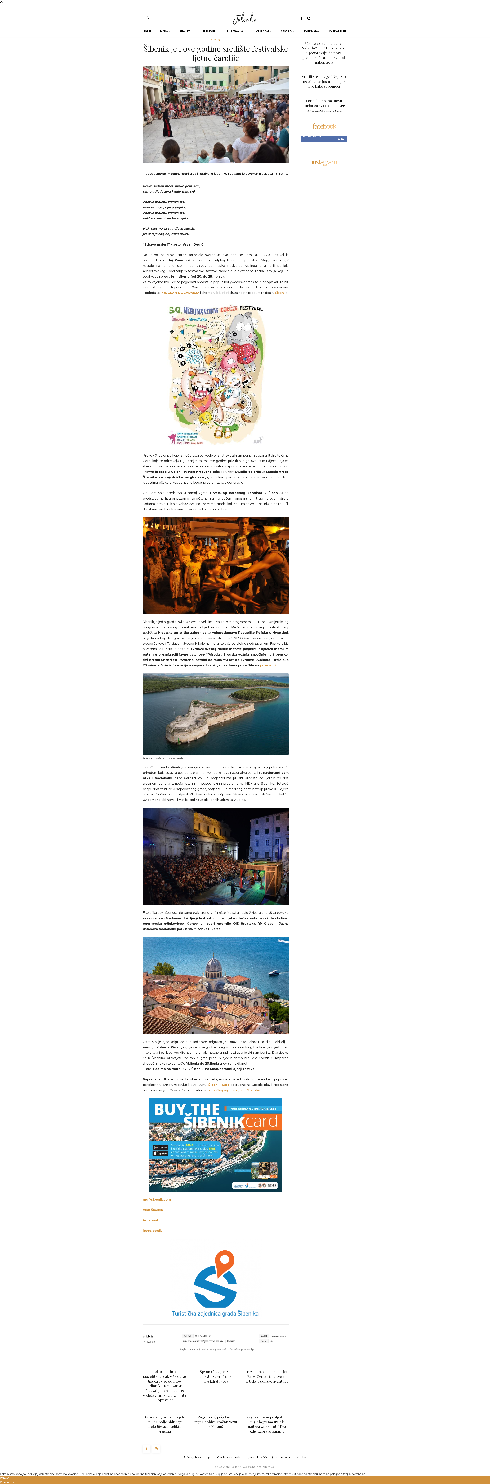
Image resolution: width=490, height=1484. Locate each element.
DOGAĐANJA (188, 293)
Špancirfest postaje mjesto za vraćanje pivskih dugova (216, 1376)
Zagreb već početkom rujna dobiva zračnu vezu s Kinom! (215, 1421)
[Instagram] (308, 18)
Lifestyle (181, 1349)
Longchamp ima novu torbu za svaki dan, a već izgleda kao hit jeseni (324, 105)
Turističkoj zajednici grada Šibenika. (234, 1090)
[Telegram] (229, 1357)
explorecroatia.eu (278, 1336)
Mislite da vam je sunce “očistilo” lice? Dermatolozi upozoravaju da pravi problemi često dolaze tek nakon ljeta (324, 53)
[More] (238, 1357)
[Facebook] (301, 18)
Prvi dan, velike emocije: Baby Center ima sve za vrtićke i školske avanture (267, 1376)
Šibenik (280, 293)
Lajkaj (341, 139)
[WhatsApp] (211, 1357)
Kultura (215, 40)
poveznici (268, 665)
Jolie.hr (149, 1336)
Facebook (151, 1220)
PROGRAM (169, 293)
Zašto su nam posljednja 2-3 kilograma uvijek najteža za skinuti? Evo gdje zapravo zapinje (267, 1424)
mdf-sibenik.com (157, 1199)
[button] (147, 17)
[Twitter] (202, 1357)
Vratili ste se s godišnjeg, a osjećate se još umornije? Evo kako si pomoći (324, 81)
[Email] (220, 1357)
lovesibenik (152, 1231)
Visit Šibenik (153, 1210)
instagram (324, 162)
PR (271, 1340)
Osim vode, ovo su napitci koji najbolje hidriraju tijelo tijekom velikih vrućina (164, 1424)
